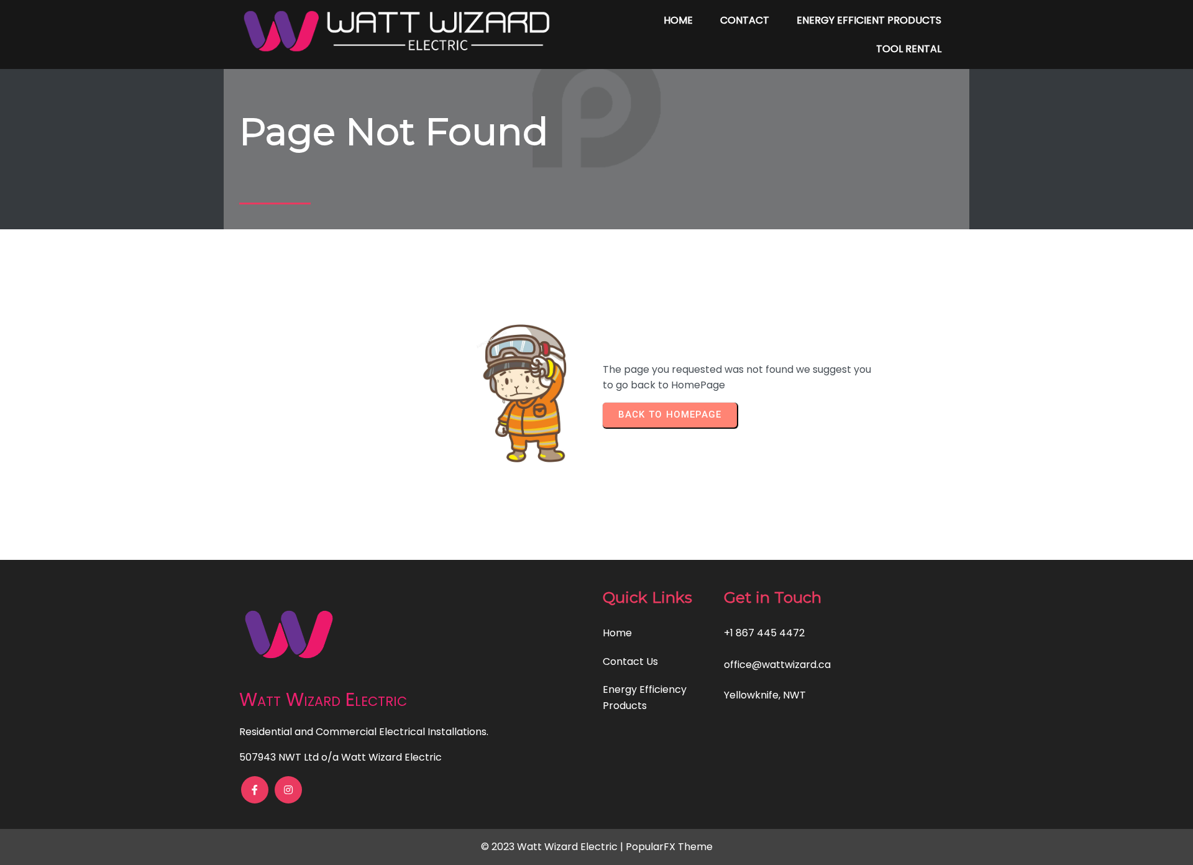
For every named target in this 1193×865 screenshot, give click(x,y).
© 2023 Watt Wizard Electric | (553, 847)
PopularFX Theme (669, 847)
